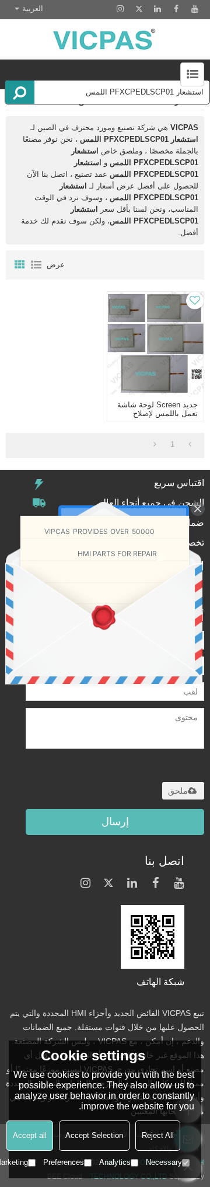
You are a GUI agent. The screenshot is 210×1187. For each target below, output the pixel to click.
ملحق (178, 790)
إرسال (115, 822)
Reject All (158, 1135)
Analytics (115, 1162)
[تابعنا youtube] (195, 9)
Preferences (63, 1162)
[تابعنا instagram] (120, 9)
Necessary (164, 1162)
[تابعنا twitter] (139, 9)
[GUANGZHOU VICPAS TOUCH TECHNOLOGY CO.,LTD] (105, 39)
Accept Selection (94, 1135)
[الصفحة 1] (190, 444)
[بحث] (19, 92)
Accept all (30, 1135)
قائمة (36, 265)
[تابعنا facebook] (176, 9)
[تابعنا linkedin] (157, 9)
